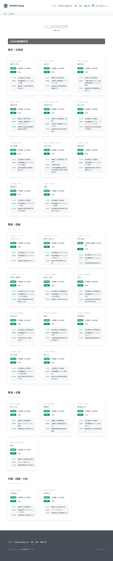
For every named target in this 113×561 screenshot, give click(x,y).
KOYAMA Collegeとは (65, 6)
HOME (5, 14)
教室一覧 (87, 6)
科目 (75, 6)
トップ (54, 6)
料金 (80, 6)
